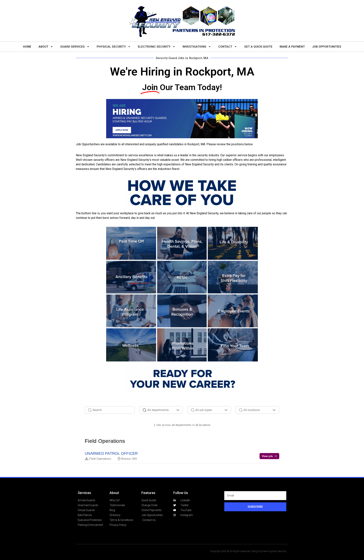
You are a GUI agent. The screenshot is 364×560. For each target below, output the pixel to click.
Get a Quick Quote (258, 46)
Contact (225, 46)
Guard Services (72, 46)
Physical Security (111, 46)
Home (27, 46)
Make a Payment (292, 46)
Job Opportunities (326, 46)
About (43, 46)
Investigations (194, 46)
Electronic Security (154, 46)
